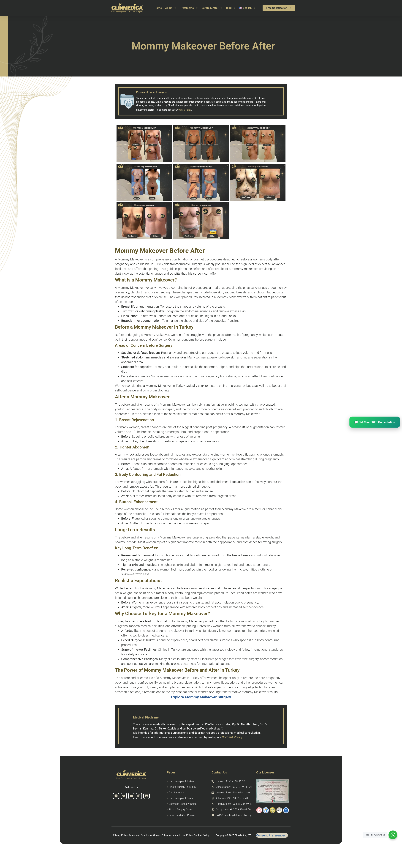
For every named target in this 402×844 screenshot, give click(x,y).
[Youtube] (131, 796)
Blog (229, 7)
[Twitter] (124, 796)
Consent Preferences (271, 835)
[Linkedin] (146, 796)
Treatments (187, 7)
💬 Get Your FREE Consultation (374, 422)
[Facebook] (116, 796)
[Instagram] (139, 796)
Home (158, 7)
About (168, 7)
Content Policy (232, 737)
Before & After (209, 7)
